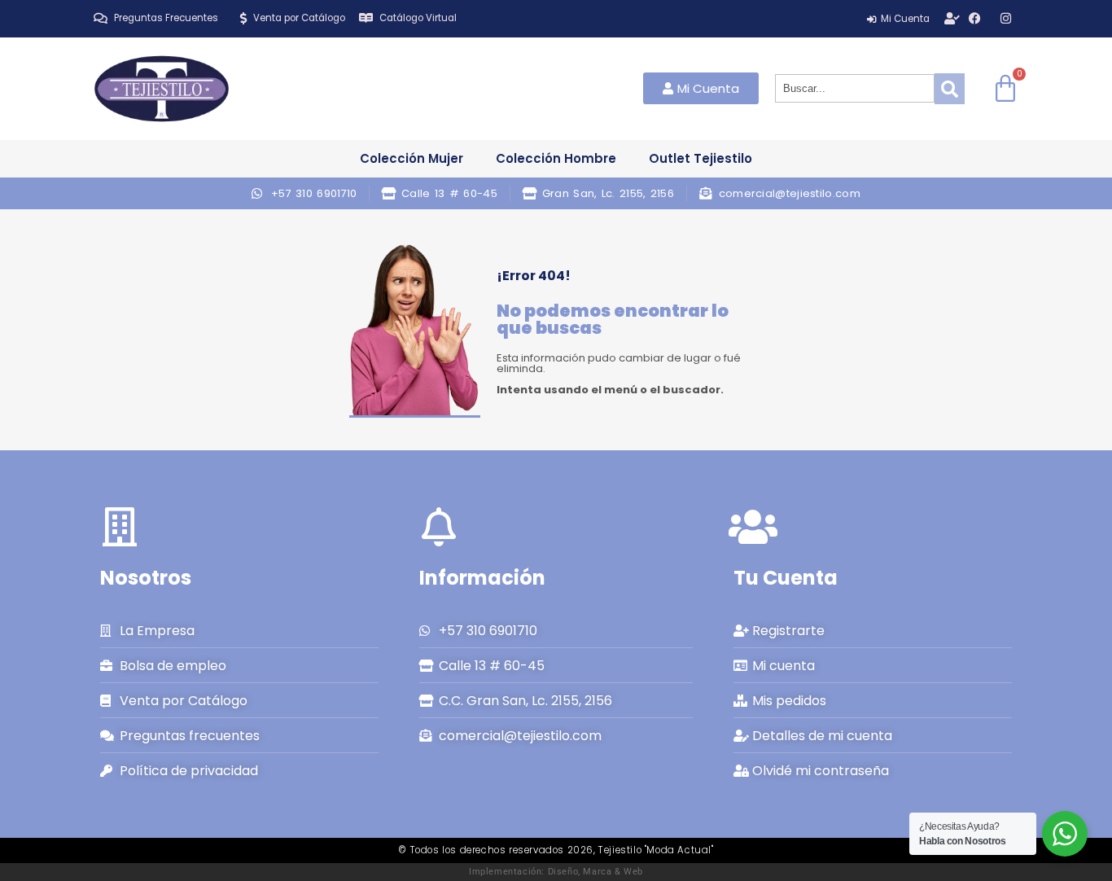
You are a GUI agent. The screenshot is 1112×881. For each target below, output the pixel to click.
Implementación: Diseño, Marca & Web (556, 871)
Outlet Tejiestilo (700, 158)
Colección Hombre (556, 158)
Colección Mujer (411, 158)
